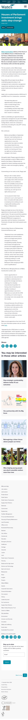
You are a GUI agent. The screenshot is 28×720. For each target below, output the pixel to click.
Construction (10, 27)
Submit (7, 662)
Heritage (3, 547)
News (3, 27)
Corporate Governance (6, 588)
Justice (3, 552)
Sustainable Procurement (7, 630)
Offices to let (4, 525)
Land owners (4, 492)
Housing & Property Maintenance (9, 519)
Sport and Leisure (5, 569)
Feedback (24, 1)
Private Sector (4, 494)
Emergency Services (6, 541)
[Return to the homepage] (8, 6)
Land (2, 555)
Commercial (4, 536)
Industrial (3, 550)
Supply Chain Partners (6, 503)
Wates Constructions (7, 52)
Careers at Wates (5, 610)
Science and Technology (7, 566)
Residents (4, 1)
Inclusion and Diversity (6, 619)
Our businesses (5, 602)
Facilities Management (6, 514)
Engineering (4, 511)
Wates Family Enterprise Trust (8, 608)
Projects (3, 580)
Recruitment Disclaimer (6, 689)
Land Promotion (5, 522)
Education (3, 539)
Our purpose (4, 594)
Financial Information (6, 591)
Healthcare (4, 544)
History (3, 597)
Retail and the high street (7, 563)
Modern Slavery (4, 691)
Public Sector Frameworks (7, 500)
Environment (4, 616)
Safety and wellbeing (6, 624)
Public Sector (4, 497)
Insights (3, 577)
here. (5, 325)
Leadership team (5, 599)
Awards (3, 586)
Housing (3, 561)
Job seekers (4, 489)
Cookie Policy (4, 684)
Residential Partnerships (7, 527)
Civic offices (4, 533)
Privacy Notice (4, 687)
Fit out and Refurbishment (7, 517)
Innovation (3, 622)
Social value (4, 627)
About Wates (4, 583)
